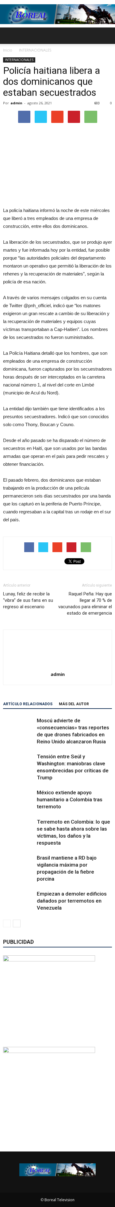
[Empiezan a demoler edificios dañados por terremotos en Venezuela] (18, 900)
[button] (106, 35)
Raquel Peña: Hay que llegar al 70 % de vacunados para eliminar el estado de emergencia (85, 603)
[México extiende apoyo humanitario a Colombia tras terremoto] (18, 799)
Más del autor (74, 704)
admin (16, 103)
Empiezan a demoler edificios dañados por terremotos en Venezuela (72, 901)
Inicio (7, 50)
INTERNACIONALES (19, 60)
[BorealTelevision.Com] (57, 14)
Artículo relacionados (27, 704)
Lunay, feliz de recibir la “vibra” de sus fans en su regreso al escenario (28, 600)
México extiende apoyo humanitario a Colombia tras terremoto (69, 799)
